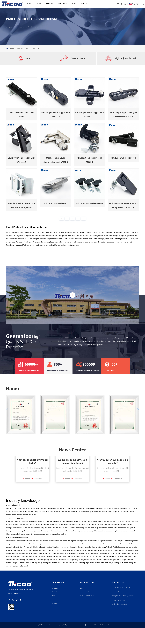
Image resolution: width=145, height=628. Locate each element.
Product (50, 4)
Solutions (62, 4)
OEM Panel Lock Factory (76, 232)
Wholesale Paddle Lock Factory (102, 625)
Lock (27, 48)
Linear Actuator (77, 58)
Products (55, 592)
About (39, 4)
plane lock (16, 505)
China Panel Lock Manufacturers (52, 232)
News (74, 4)
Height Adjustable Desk (125, 58)
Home (29, 4)
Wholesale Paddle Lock (113, 547)
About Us (55, 588)
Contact (84, 4)
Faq (53, 599)
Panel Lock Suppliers (78, 338)
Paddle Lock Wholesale (31, 242)
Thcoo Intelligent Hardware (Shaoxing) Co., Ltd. (22, 232)
